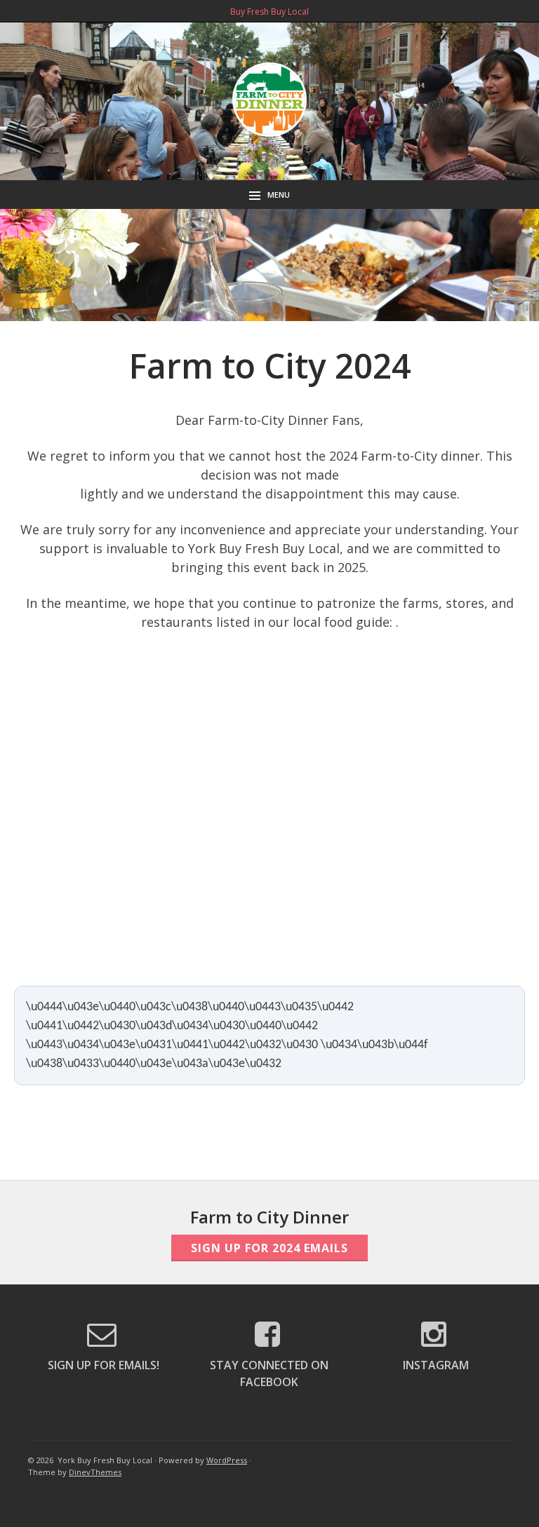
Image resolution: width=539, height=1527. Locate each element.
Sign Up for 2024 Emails (269, 1248)
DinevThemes (95, 1472)
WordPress (226, 1460)
